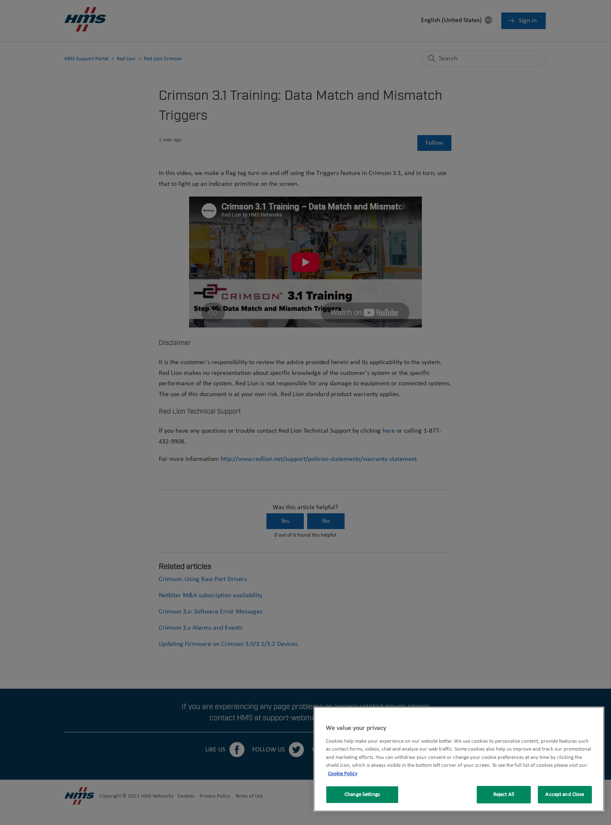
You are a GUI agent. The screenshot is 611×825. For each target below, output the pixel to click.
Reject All (503, 794)
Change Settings (362, 794)
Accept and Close (564, 794)
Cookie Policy (342, 773)
